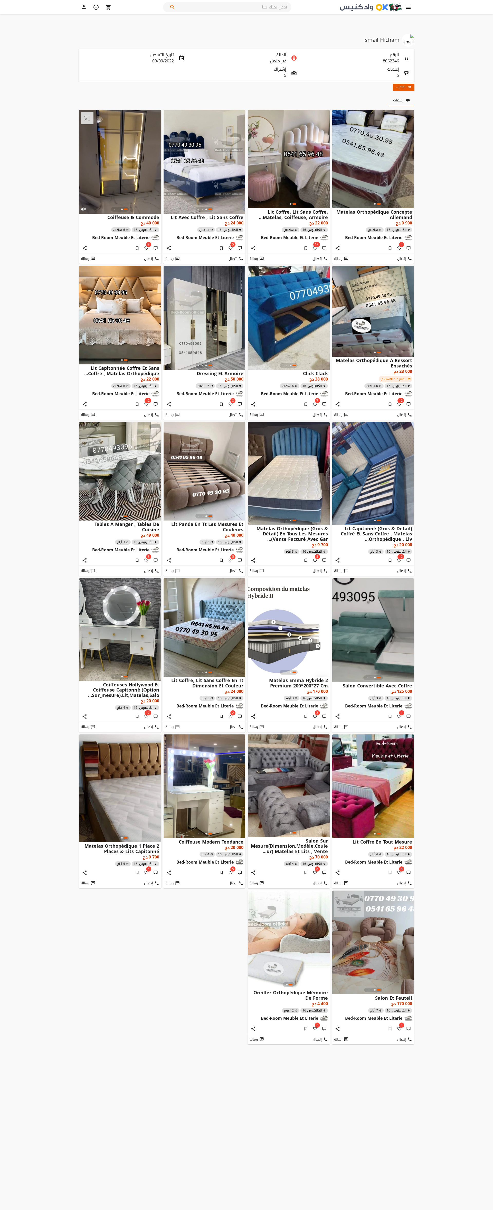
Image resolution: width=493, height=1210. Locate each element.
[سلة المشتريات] (108, 7)
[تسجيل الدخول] (84, 7)
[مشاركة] (337, 248)
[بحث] (172, 7)
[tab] (401, 100)
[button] (83, 209)
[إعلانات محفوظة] (390, 248)
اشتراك (400, 87)
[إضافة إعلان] (96, 7)
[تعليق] (408, 248)
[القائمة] (408, 7)
